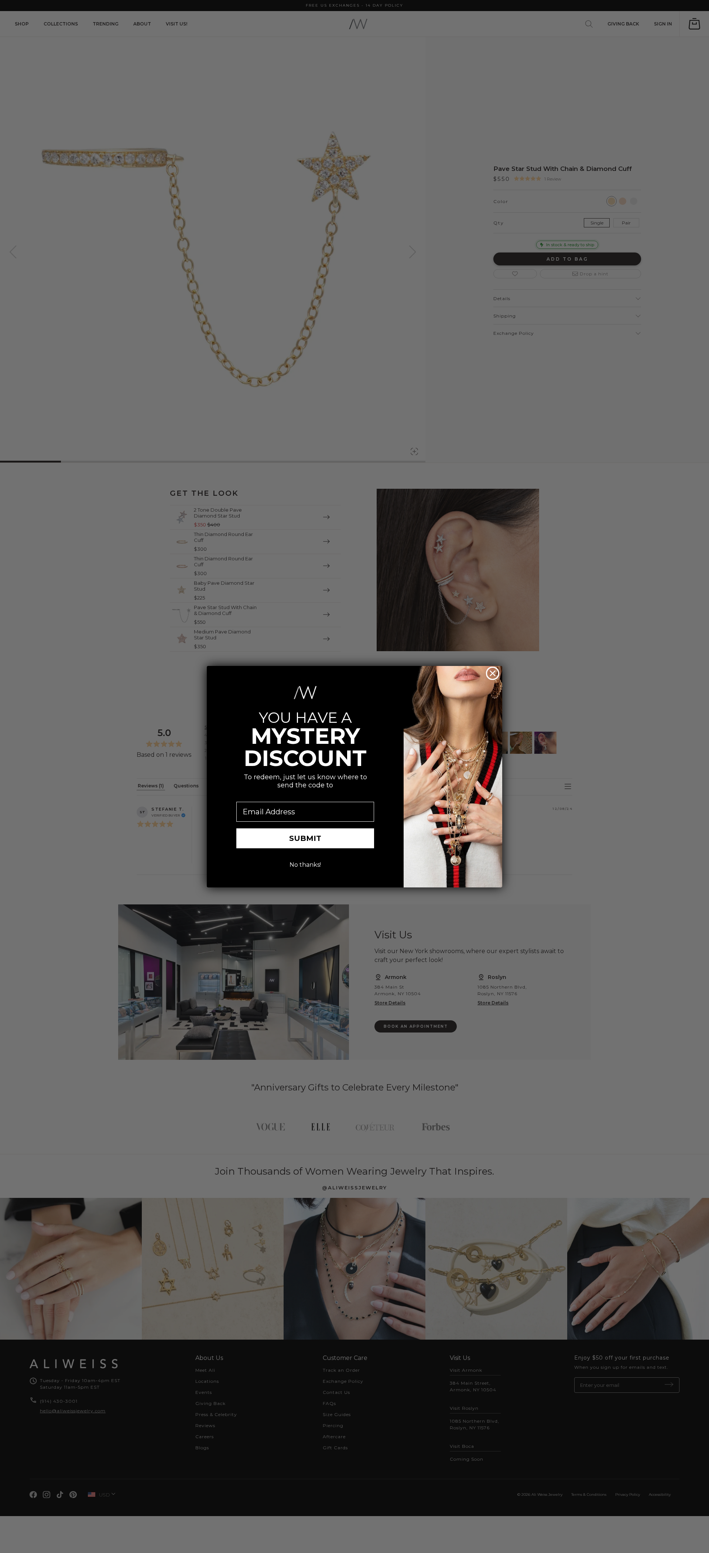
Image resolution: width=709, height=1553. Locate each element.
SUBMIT (305, 838)
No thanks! (305, 864)
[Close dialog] (493, 673)
